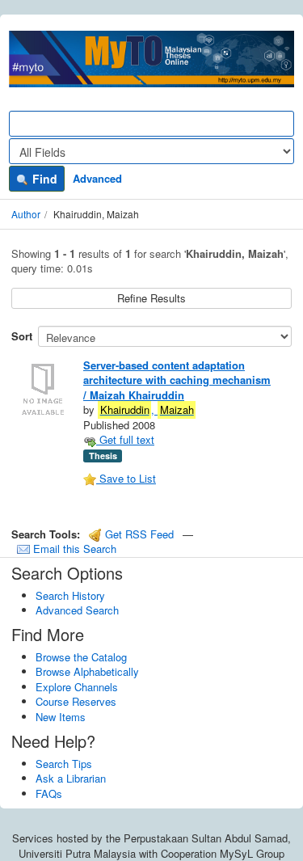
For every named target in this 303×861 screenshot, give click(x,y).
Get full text (125, 439)
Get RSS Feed (138, 534)
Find (43, 179)
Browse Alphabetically (87, 671)
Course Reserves (76, 701)
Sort (21, 336)
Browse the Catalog (81, 657)
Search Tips (64, 763)
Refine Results (151, 298)
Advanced (97, 178)
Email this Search (73, 548)
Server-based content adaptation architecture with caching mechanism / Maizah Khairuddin (177, 380)
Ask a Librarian (71, 778)
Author (25, 214)
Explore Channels (77, 686)
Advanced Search (77, 610)
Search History (70, 595)
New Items (61, 716)
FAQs (49, 793)
